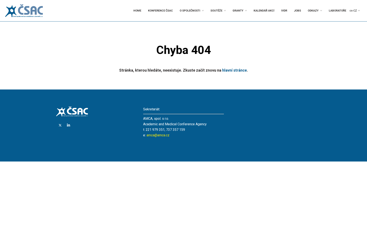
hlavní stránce (234, 70)
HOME (99, 11)
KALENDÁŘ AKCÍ (248, 11)
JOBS (286, 11)
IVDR (271, 11)
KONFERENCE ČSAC (125, 11)
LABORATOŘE (332, 11)
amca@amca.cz (158, 135)
